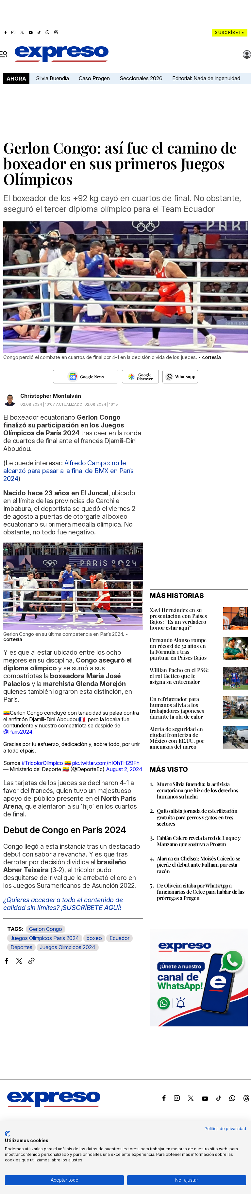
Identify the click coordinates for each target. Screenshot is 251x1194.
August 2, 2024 (124, 769)
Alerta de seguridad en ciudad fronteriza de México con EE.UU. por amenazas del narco (177, 737)
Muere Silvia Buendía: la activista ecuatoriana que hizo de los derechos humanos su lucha (197, 790)
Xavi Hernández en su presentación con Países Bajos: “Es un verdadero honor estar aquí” (178, 618)
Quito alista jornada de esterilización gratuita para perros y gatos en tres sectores (197, 817)
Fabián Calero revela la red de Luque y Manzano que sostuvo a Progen (198, 840)
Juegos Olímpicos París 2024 (44, 938)
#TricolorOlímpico (42, 763)
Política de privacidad (225, 1128)
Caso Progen (94, 78)
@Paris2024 (17, 731)
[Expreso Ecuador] (53, 1105)
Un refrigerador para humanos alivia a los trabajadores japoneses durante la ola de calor (177, 707)
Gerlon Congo (45, 929)
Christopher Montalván (50, 395)
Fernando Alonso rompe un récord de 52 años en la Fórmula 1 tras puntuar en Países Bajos (178, 648)
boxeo (94, 938)
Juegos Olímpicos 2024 (67, 947)
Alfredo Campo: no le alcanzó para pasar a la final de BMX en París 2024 (68, 471)
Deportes (21, 947)
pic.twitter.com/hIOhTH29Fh (106, 763)
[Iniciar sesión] (247, 54)
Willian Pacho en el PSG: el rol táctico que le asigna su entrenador (179, 675)
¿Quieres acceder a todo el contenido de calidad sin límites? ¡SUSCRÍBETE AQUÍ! (63, 904)
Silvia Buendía (52, 78)
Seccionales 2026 (141, 78)
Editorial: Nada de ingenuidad (206, 78)
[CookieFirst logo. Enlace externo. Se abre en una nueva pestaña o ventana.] (7, 1134)
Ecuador (119, 938)
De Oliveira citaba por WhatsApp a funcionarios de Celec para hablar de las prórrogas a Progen (200, 891)
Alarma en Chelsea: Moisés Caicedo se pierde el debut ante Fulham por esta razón (198, 864)
